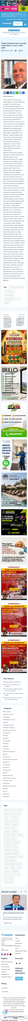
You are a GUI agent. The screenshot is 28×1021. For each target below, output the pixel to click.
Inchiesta (7, 749)
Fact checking (5, 967)
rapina (13, 867)
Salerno (7, 743)
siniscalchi (15, 871)
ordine (15, 846)
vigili (11, 878)
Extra (6, 754)
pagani (16, 849)
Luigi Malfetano (9, 299)
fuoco (13, 827)
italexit (7, 303)
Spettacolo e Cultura (10, 778)
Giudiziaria (7, 733)
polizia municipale (10, 860)
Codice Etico (4, 964)
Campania (7, 765)
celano (7, 817)
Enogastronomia (9, 725)
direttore (7, 824)
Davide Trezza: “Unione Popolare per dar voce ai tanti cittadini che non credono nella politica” (8, 323)
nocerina (7, 842)
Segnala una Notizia (7, 961)
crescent (7, 820)
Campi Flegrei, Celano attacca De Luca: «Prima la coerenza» (13, 698)
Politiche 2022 (8, 780)
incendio (7, 835)
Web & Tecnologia (9, 727)
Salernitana (18, 943)
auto (13, 809)
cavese (18, 813)
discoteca (15, 824)
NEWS (7, 838)
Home (17, 938)
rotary (19, 867)
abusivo (7, 809)
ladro (14, 835)
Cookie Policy (5, 991)
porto (19, 864)
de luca (15, 820)
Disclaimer (11, 14)
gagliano (7, 831)
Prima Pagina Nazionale (11, 759)
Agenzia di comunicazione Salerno (14, 1011)
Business (7, 796)
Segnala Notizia (11, 16)
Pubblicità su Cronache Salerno (6, 975)
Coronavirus (8, 770)
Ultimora (7, 762)
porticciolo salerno (10, 864)
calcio (19, 809)
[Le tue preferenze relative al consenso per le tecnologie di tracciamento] (25, 1018)
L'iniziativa (7, 757)
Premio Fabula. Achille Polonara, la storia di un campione (14, 33)
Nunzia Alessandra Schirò (16, 287)
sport (12, 875)
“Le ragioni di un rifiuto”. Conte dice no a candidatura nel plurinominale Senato (20, 322)
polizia (20, 856)
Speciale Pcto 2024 (10, 719)
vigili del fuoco (9, 882)
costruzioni (15, 817)
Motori (6, 746)
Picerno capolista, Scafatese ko (13, 682)
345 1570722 (4, 950)
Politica (7, 738)
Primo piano (8, 711)
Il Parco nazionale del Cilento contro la (13, 913)
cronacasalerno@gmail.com (7, 945)
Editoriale (7, 717)
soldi (6, 875)
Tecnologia (7, 741)
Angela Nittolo (9, 295)
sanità (6, 722)
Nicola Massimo (9, 291)
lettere (21, 835)
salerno (7, 871)
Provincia (7, 794)
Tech (6, 791)
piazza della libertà (10, 856)
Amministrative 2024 (10, 730)
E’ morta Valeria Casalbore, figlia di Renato (14, 694)
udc (6, 878)
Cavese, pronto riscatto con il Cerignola (12, 685)
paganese (7, 849)
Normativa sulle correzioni (5, 970)
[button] (25, 24)
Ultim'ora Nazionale (10, 751)
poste (6, 867)
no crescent (16, 842)
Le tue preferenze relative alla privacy (15, 1017)
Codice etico (19, 14)
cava (12, 813)
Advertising (5, 14)
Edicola (19, 978)
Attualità (7, 783)
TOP (18, 299)
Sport (6, 772)
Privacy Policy (5, 988)
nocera (14, 838)
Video (6, 788)
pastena (16, 853)
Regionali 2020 (9, 775)
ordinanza (7, 846)
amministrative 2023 (10, 786)
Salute (6, 735)
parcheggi (7, 853)
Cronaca (7, 767)
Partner (4, 16)
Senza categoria (9, 714)
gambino (15, 831)
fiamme (7, 827)
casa (6, 813)
